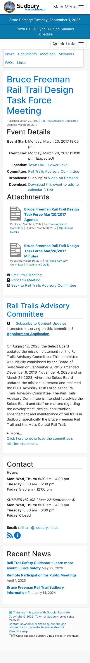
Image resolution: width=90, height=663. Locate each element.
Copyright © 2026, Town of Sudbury (34, 616)
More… (16, 433)
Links (21, 62)
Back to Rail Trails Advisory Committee (43, 285)
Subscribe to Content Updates (41, 323)
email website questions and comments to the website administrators (37, 625)
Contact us (16, 624)
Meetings (47, 54)
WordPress (28, 639)
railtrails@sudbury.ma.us (38, 527)
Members (66, 54)
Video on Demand (63, 178)
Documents (27, 54)
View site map (18, 631)
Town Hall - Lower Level (48, 165)
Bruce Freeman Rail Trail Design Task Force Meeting (40, 95)
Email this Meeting (26, 275)
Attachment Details (37, 264)
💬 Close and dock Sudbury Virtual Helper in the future (45, 635)
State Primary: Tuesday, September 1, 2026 (45, 20)
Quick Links (65, 43)
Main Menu (65, 6)
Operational (35, 660)
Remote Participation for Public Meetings (42, 575)
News (9, 54)
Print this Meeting (25, 280)
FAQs (9, 62)
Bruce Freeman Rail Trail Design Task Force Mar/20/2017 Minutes (51, 251)
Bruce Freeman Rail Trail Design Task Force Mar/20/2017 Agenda (51, 214)
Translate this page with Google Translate (39, 612)
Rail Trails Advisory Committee (59, 120)
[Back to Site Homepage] (24, 7)
